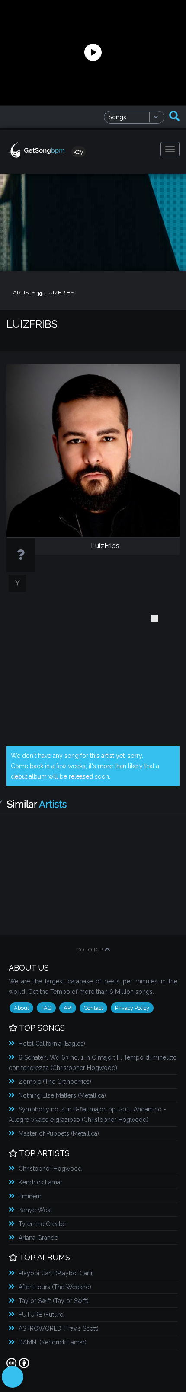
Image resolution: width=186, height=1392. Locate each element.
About (21, 1008)
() (52, 1043)
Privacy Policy (132, 1008)
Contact (93, 1008)
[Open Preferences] (12, 1377)
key (78, 151)
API (68, 1008)
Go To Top (90, 950)
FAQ (46, 1008)
